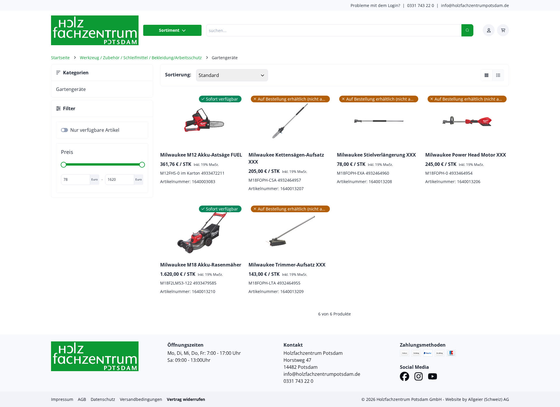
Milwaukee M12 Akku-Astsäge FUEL (201, 155)
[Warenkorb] (503, 30)
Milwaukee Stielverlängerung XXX (376, 155)
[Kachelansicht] (486, 75)
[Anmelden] (489, 30)
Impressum (62, 399)
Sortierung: (178, 74)
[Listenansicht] (498, 75)
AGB (82, 399)
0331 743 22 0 (420, 5)
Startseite (60, 57)
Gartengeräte (71, 89)
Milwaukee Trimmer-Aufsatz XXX (287, 265)
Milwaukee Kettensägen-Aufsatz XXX (286, 158)
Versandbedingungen (141, 399)
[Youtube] (432, 377)
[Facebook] (404, 377)
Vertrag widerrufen (186, 399)
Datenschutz (103, 399)
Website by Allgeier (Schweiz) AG (477, 399)
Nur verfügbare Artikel (94, 130)
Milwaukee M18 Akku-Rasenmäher (200, 265)
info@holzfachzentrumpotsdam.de (475, 5)
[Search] (467, 30)
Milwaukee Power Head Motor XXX (465, 155)
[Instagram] (418, 377)
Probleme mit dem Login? (375, 5)
